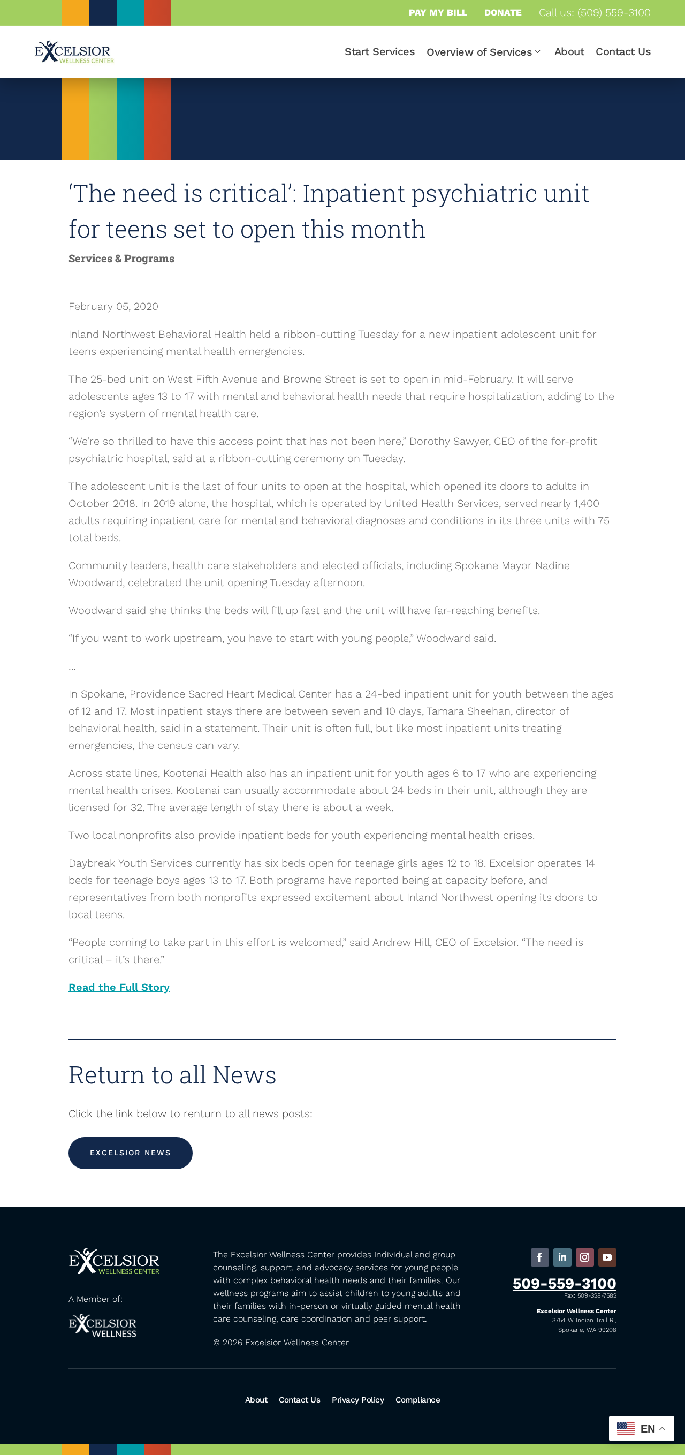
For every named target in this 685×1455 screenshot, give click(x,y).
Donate (503, 12)
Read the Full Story (119, 987)
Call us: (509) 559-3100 (595, 12)
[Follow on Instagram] (585, 1257)
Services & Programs (121, 258)
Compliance (417, 1400)
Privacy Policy (358, 1400)
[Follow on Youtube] (607, 1257)
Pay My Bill (438, 12)
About (569, 51)
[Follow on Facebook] (540, 1257)
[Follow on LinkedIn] (562, 1257)
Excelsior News (130, 1152)
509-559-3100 (564, 1283)
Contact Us (623, 51)
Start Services (380, 51)
